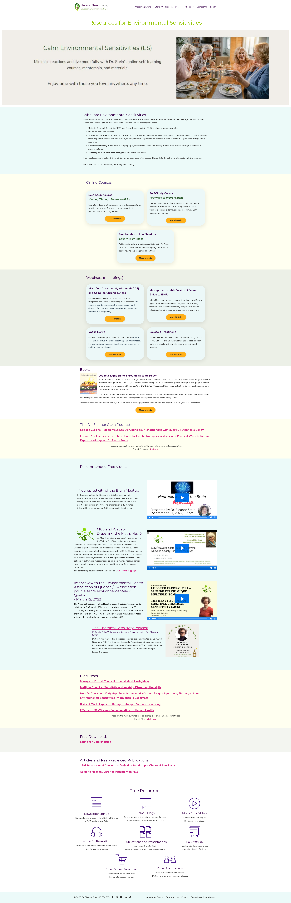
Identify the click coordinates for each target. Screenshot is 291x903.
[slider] (183, 517)
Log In (213, 6)
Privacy (184, 897)
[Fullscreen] (215, 517)
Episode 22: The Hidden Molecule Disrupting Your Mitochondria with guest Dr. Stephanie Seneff (142, 430)
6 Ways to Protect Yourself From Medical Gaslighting (114, 681)
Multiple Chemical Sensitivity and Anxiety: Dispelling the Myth (120, 687)
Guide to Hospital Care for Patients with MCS (109, 772)
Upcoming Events (143, 6)
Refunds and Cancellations (203, 897)
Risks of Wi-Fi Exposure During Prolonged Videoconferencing (120, 704)
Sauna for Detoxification (95, 742)
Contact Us (202, 6)
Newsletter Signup (154, 897)
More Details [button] (115, 218)
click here (153, 449)
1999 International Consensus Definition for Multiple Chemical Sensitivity (127, 765)
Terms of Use (172, 897)
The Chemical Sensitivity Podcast (120, 628)
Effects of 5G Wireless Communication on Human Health (117, 710)
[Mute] (210, 517)
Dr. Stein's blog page (126, 570)
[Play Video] (149, 517)
